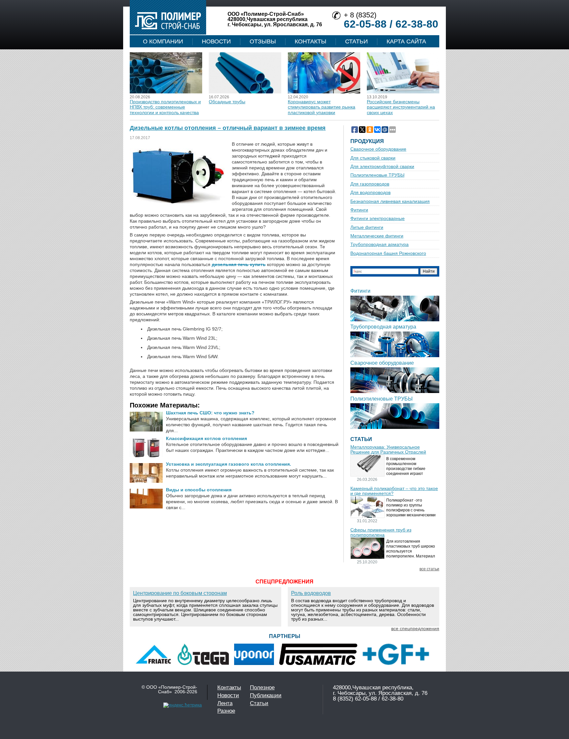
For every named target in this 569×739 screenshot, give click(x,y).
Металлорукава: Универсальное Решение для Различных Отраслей (388, 450)
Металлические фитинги (376, 236)
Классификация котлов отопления (206, 438)
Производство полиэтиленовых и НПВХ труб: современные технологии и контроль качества (165, 107)
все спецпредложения (415, 628)
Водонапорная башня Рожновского (388, 253)
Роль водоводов (311, 593)
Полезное (262, 687)
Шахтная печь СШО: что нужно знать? (210, 412)
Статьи (356, 41)
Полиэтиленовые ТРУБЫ (377, 175)
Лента (224, 703)
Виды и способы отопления (198, 489)
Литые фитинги (366, 227)
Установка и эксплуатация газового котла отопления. (228, 464)
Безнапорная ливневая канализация (390, 201)
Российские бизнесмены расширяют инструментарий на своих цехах (401, 107)
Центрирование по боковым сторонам (180, 593)
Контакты (310, 41)
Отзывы (263, 41)
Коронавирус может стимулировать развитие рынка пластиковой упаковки (321, 107)
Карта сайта (406, 41)
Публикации (266, 695)
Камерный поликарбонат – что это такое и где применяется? (394, 491)
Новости (216, 41)
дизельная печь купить (239, 264)
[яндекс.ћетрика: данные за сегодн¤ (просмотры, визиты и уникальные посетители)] (182, 705)
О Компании (163, 41)
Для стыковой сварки (372, 158)
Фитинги (359, 210)
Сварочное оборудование (378, 149)
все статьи (429, 569)
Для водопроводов (370, 192)
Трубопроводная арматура (379, 244)
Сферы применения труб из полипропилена (380, 532)
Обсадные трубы (227, 101)
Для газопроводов (369, 184)
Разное (226, 711)
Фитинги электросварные (377, 218)
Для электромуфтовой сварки (382, 166)
